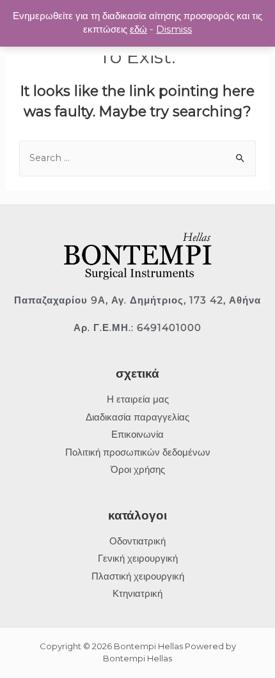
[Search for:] (137, 158)
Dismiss (174, 29)
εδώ (138, 29)
